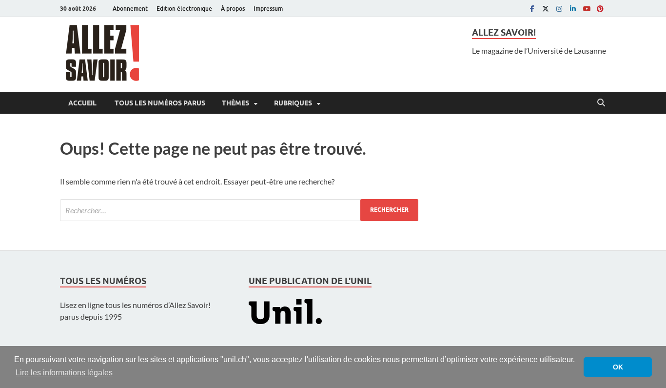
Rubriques (293, 103)
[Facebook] (532, 8)
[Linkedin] (573, 8)
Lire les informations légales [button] (64, 372)
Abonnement (130, 8)
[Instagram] (559, 8)
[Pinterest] (600, 8)
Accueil (82, 103)
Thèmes (235, 103)
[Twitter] (545, 8)
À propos (233, 8)
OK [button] (618, 367)
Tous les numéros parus (159, 103)
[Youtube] (586, 8)
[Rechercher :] (239, 210)
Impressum (268, 8)
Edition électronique (184, 8)
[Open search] (601, 103)
